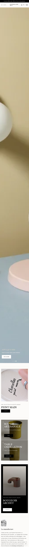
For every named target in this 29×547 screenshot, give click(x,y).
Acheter (6, 356)
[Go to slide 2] (14, 361)
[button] (21, 5)
